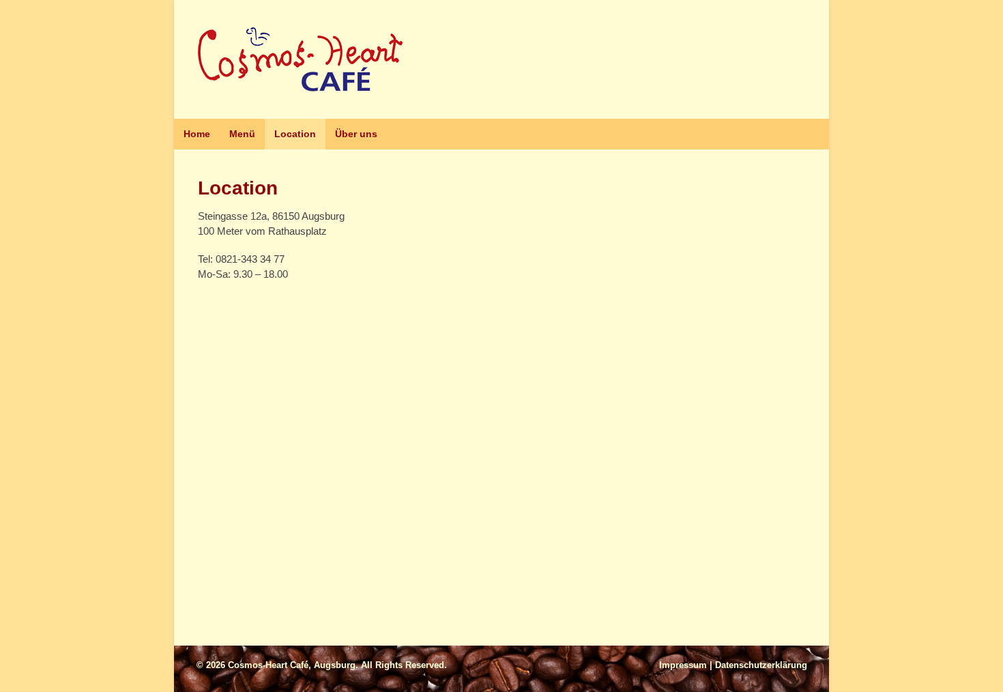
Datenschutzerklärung (761, 665)
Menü (242, 133)
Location (295, 133)
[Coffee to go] (300, 83)
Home (197, 133)
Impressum (683, 665)
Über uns (356, 133)
